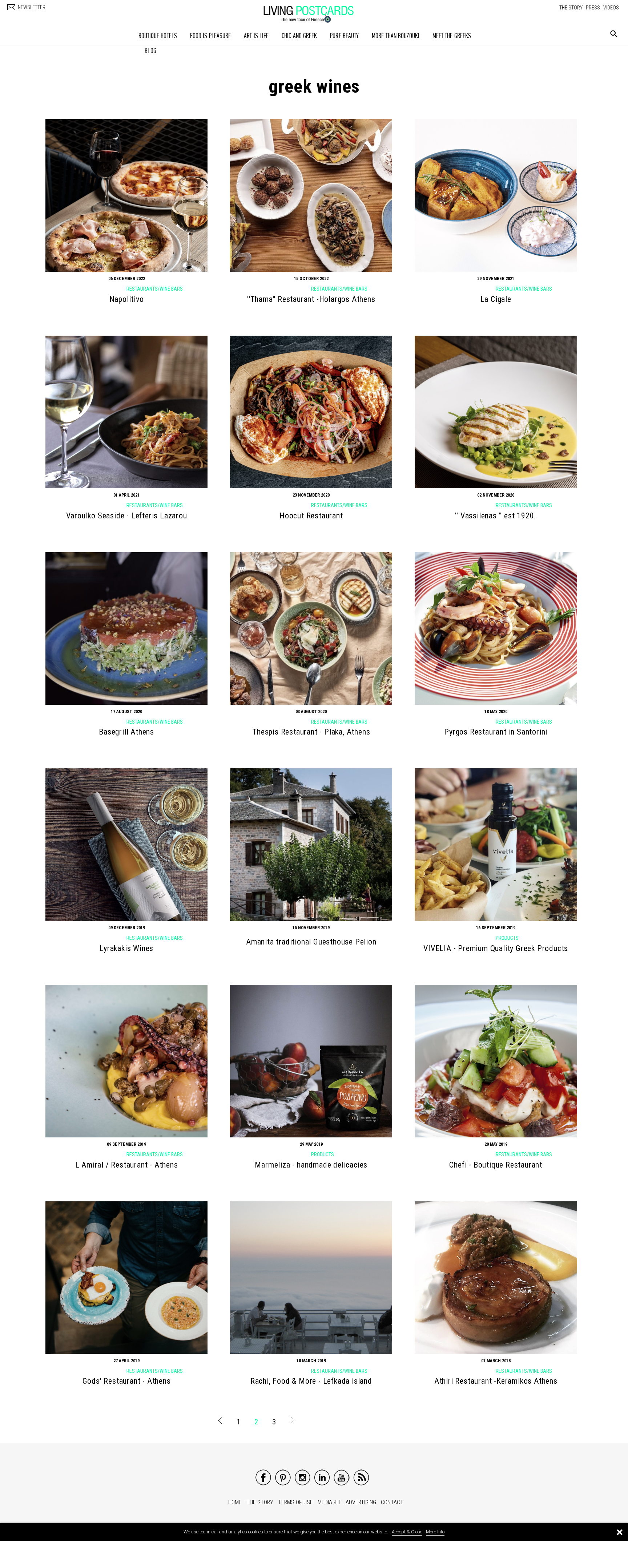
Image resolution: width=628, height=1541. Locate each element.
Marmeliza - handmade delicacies (311, 1164)
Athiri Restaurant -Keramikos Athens (495, 1381)
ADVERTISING (361, 1502)
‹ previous (220, 1422)
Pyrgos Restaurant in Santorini (495, 731)
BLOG (150, 50)
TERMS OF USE (295, 1502)
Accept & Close (407, 1531)
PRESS (593, 7)
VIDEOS (611, 7)
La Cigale (495, 299)
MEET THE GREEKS (451, 36)
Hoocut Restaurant (311, 515)
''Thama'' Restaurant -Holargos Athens (311, 299)
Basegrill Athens (126, 731)
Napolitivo (126, 299)
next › (291, 1422)
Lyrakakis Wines (126, 948)
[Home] (316, 10)
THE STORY (571, 7)
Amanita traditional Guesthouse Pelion (311, 941)
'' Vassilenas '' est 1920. (495, 515)
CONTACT (392, 1502)
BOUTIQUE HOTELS (157, 36)
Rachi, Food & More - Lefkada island (311, 1381)
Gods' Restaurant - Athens (126, 1381)
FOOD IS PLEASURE (210, 36)
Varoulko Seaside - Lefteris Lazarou (126, 515)
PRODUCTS (507, 938)
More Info (435, 1531)
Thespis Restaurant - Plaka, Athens (311, 731)
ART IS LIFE (256, 36)
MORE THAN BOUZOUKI (395, 36)
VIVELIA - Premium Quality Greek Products (495, 948)
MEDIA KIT (329, 1502)
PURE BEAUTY (344, 36)
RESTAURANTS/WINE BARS (154, 289)
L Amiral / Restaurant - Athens (126, 1164)
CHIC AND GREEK (299, 36)
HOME (235, 1502)
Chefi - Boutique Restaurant (495, 1164)
